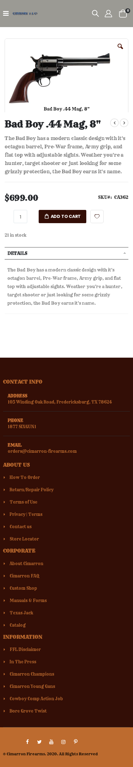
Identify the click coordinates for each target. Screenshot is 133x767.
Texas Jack (21, 612)
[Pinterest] (75, 741)
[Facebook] (27, 741)
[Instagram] (63, 741)
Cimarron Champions (32, 674)
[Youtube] (51, 741)
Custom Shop (23, 588)
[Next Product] (124, 122)
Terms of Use (23, 502)
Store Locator (24, 538)
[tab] (66, 253)
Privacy (17, 514)
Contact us (21, 526)
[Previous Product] (114, 122)
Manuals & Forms (28, 600)
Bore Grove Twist (28, 711)
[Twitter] (39, 741)
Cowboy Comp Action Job (36, 698)
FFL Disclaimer (25, 649)
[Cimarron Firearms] (25, 13)
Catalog (18, 625)
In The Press (23, 661)
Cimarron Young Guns (32, 686)
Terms (35, 514)
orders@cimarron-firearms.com (42, 451)
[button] (120, 51)
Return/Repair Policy (32, 489)
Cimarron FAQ (24, 575)
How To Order (25, 477)
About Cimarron (26, 563)
